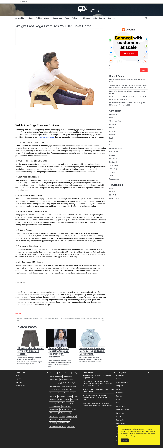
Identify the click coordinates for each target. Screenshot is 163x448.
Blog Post (111, 18)
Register (102, 18)
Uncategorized (114, 179)
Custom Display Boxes (66, 379)
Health (76, 396)
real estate (74, 409)
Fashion (39, 18)
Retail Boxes (53, 413)
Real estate (113, 159)
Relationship (57, 18)
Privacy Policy (114, 198)
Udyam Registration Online (57, 426)
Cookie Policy (130, 436)
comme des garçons (56, 376)
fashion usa (61, 396)
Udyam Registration (64, 423)
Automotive (53, 373)
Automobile (19, 18)
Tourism (112, 172)
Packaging (70, 403)
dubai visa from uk (67, 389)
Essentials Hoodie (63, 393)
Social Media (113, 165)
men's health (74, 399)
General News (113, 145)
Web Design (71, 426)
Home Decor (113, 152)
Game (111, 141)
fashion (73, 393)
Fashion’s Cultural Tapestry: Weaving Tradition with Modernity (58, 352)
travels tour (67, 419)
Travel (67, 18)
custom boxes (54, 379)
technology (53, 419)
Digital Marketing (55, 386)
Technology (76, 18)
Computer (112, 124)
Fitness (69, 396)
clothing (74, 373)
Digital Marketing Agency (69, 386)
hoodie (60, 399)
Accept (125, 440)
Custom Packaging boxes (70, 383)
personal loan (66, 406)
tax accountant (71, 416)
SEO (60, 413)
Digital (111, 128)
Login (95, 18)
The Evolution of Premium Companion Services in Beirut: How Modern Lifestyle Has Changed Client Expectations (97, 383)
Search (111, 66)
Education (86, 18)
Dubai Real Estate (55, 389)
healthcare (53, 399)
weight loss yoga (47, 137)
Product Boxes (64, 409)
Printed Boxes (54, 409)
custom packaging (55, 383)
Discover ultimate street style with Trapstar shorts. (30, 351)
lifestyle (67, 399)
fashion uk (53, 396)
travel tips (53, 423)
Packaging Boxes (55, 406)
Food (111, 138)
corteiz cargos (68, 376)
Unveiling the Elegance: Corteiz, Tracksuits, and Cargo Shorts (92, 351)
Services (62, 416)
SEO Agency (67, 413)
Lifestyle (47, 18)
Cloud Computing (115, 121)
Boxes (61, 373)
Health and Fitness (115, 148)
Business (30, 18)
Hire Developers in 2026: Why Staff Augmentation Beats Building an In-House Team (96, 397)
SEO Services (53, 416)
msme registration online (57, 403)
